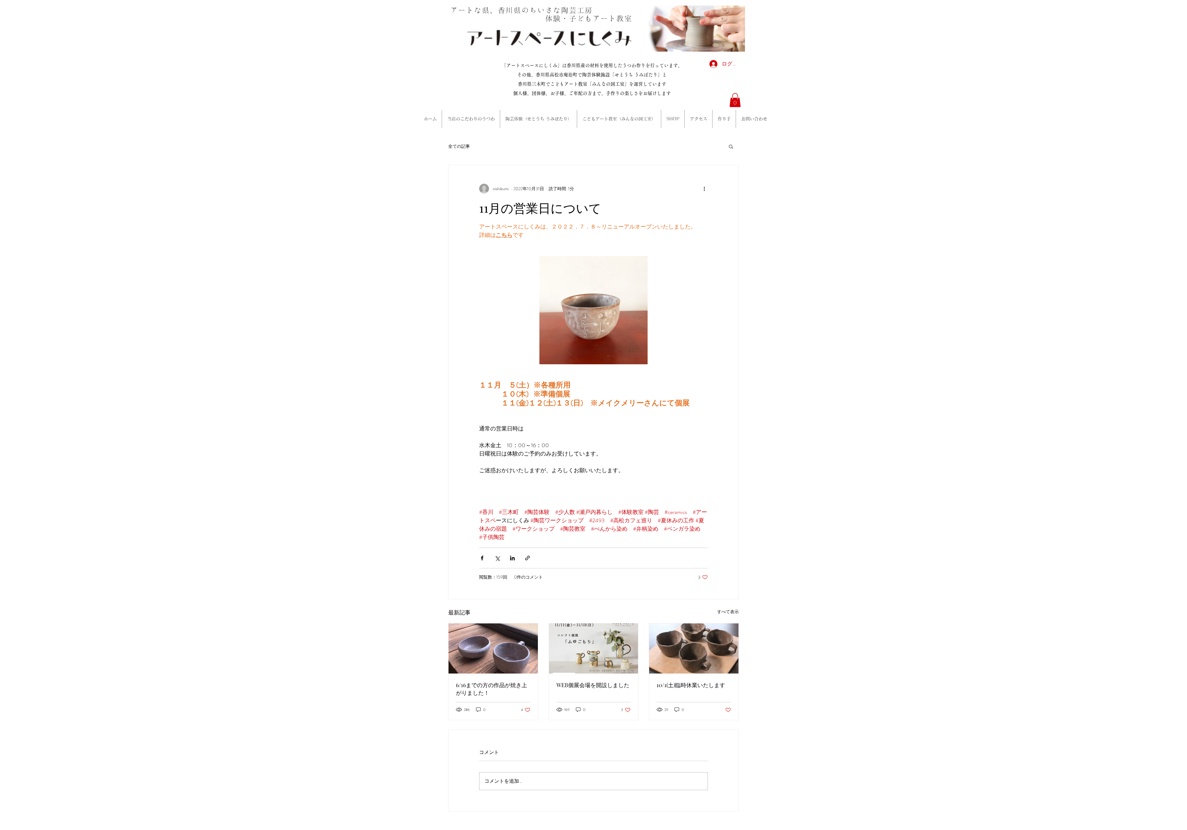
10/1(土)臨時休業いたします (691, 685)
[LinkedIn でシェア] (512, 558)
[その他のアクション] (704, 188)
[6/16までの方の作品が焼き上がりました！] (493, 648)
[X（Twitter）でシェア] (497, 558)
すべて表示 (728, 612)
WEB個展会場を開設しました (592, 685)
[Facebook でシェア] (482, 558)
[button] (735, 100)
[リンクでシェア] (527, 558)
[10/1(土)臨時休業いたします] (693, 648)
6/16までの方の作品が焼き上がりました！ (491, 688)
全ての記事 (459, 146)
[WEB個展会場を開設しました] (593, 648)
